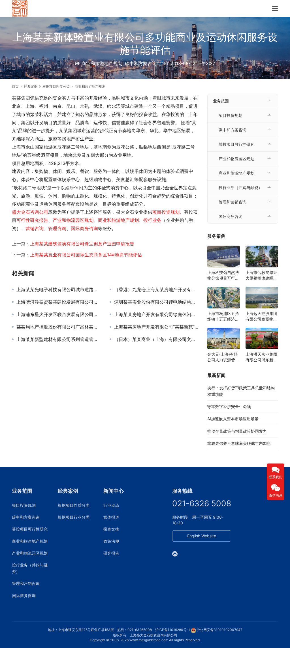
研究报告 (111, 553)
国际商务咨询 (84, 228)
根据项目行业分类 (73, 517)
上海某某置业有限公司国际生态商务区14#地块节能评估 (86, 255)
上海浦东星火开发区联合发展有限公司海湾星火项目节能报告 (58, 314)
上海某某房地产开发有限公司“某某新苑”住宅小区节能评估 (156, 326)
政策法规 (111, 541)
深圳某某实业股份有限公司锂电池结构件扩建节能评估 (156, 301)
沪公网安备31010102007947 (219, 630)
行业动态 (111, 505)
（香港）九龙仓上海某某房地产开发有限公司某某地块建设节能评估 (156, 289)
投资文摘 (111, 529)
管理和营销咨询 (232, 201)
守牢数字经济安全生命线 (229, 406)
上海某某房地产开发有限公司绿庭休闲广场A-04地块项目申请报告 (156, 314)
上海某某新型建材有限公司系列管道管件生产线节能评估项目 (58, 339)
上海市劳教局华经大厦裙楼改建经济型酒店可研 (261, 275)
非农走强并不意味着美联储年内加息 (239, 443)
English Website (201, 535)
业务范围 (221, 100)
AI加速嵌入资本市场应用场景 (233, 418)
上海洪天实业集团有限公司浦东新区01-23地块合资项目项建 (261, 357)
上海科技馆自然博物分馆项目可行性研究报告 (223, 275)
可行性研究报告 (32, 220)
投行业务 (152, 220)
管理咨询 (57, 228)
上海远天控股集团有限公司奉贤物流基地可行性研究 (261, 316)
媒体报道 (111, 517)
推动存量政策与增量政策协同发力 (237, 431)
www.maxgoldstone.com (148, 640)
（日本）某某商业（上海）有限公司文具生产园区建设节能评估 (156, 339)
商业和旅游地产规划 (102, 63)
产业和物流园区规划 (73, 220)
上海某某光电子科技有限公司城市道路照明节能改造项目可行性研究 (58, 289)
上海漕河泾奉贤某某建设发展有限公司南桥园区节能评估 (58, 301)
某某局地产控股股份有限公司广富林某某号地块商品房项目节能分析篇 (58, 326)
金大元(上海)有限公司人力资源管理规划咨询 (223, 357)
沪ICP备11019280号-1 (172, 630)
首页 (15, 86)
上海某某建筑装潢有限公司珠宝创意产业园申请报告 (82, 243)
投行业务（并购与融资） (240, 187)
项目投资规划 (166, 212)
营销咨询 (34, 228)
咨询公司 (39, 212)
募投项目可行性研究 (236, 144)
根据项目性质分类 (73, 505)
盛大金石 (21, 212)
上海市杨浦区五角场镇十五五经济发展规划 (223, 316)
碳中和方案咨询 (141, 63)
